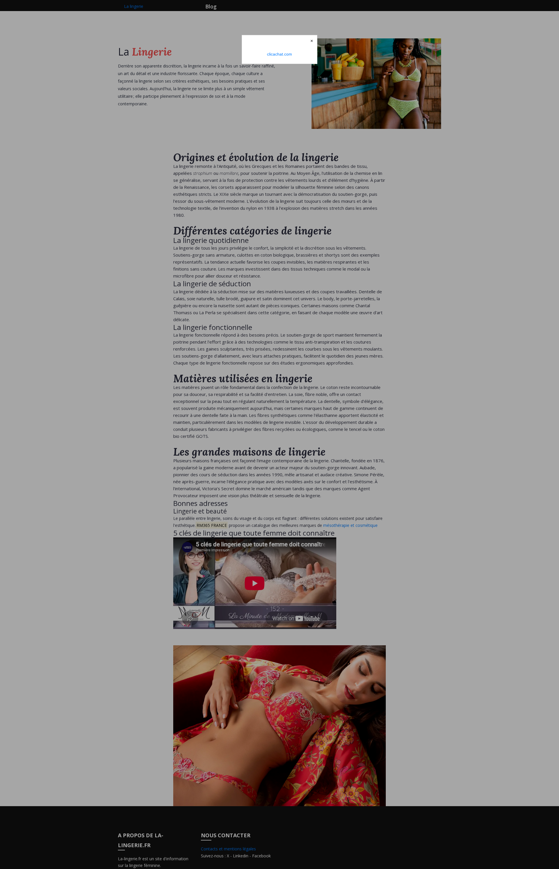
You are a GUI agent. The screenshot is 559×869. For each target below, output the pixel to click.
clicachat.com (279, 54)
